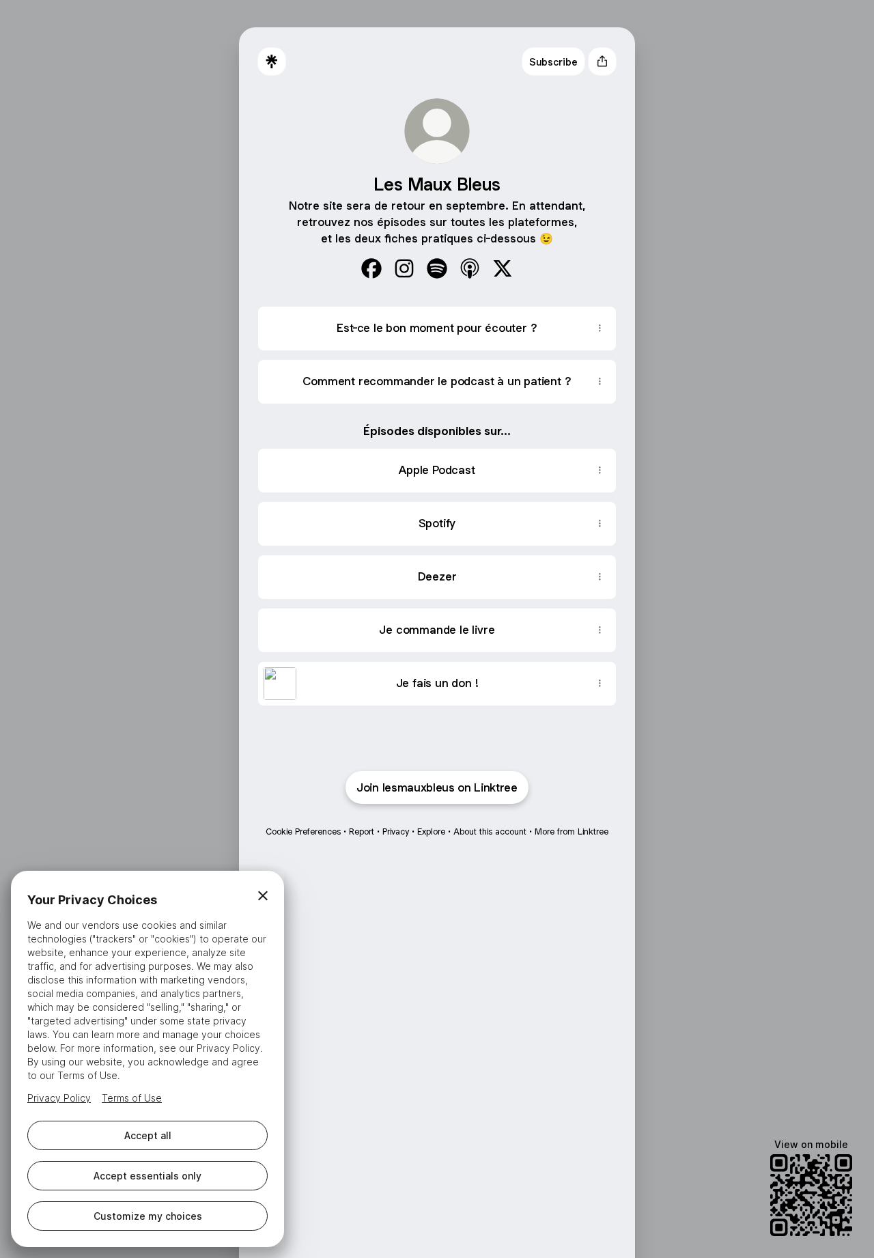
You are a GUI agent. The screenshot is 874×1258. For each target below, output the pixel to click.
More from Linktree (571, 831)
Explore (431, 831)
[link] (371, 268)
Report (361, 831)
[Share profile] (602, 61)
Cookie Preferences (303, 831)
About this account (489, 831)
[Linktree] (271, 61)
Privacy (395, 831)
